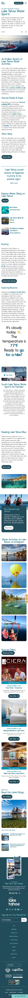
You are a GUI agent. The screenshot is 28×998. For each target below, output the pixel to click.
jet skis (3, 266)
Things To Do (14, 932)
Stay (14, 925)
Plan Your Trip (13, 893)
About (14, 957)
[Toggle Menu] (26, 3)
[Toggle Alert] (26, 595)
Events (14, 946)
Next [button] (24, 920)
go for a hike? (15, 352)
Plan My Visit (14, 954)
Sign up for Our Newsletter (14, 915)
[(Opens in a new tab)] (14, 552)
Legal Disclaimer (13, 992)
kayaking (6, 126)
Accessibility (20, 992)
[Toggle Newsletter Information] (26, 601)
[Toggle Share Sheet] (26, 598)
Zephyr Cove (16, 114)
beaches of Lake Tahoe (17, 292)
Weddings (14, 929)
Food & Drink (14, 939)
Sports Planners (14, 943)
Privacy (6, 992)
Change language (5, 967)
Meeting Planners (14, 936)
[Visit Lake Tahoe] (3, 2)
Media (14, 950)
